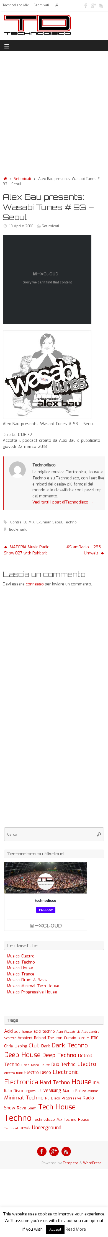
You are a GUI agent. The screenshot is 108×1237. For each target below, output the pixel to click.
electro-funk (13, 1073)
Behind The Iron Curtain (55, 1037)
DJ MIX (29, 522)
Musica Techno (21, 962)
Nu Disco (52, 1098)
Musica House (20, 968)
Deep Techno (59, 1055)
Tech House (57, 1107)
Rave (21, 1108)
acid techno (44, 1031)
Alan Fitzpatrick (68, 1032)
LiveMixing (50, 1090)
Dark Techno (70, 1045)
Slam (32, 1108)
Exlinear (43, 522)
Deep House (22, 1054)
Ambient (25, 1037)
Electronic (66, 1072)
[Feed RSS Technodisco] (101, 5)
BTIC (94, 1037)
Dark (45, 1046)
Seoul (57, 522)
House (81, 1081)
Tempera (70, 1163)
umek (25, 1128)
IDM (96, 1083)
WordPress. (92, 1163)
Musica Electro (21, 956)
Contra (16, 522)
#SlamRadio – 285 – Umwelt (85, 550)
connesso (35, 584)
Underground (46, 1128)
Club (34, 1045)
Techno (70, 522)
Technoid (11, 1128)
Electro (86, 1064)
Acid (8, 1031)
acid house (23, 1031)
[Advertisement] (54, 112)
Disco (25, 1065)
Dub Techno (64, 1064)
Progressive (71, 1098)
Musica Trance (20, 974)
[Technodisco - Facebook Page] (86, 5)
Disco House (40, 1065)
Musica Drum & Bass (27, 980)
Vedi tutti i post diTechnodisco (62, 502)
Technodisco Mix (15, 5)
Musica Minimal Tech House (33, 986)
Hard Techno (55, 1082)
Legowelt (32, 1091)
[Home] (5, 178)
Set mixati (41, 5)
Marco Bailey (74, 1090)
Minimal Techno (23, 1097)
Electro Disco (37, 1072)
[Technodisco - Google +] (93, 5)
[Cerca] (57, 5)
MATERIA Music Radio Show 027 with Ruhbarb (27, 550)
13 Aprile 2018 (21, 226)
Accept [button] (55, 1229)
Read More (76, 1229)
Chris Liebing (15, 1046)
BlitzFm (83, 1038)
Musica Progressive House (32, 992)
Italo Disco (13, 1090)
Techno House (76, 1119)
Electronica (21, 1082)
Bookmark (17, 529)
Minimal (94, 1091)
